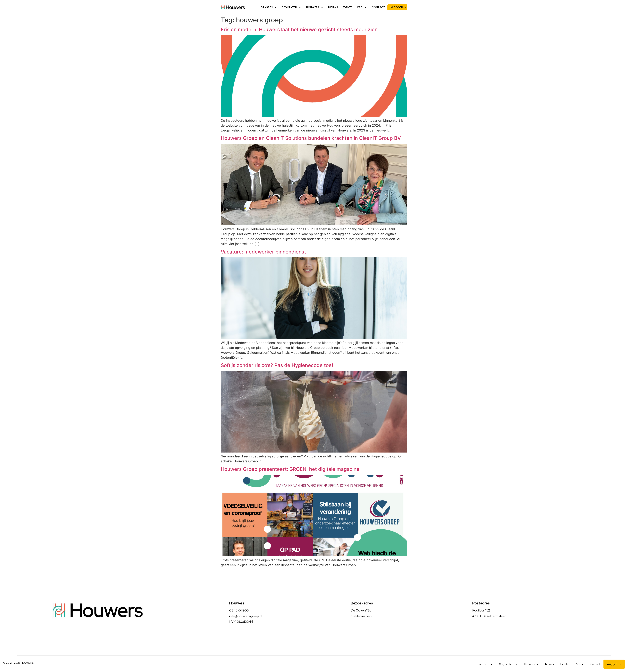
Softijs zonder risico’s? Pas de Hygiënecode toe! (277, 365)
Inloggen (396, 7)
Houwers (312, 7)
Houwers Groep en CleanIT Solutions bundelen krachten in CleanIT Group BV (311, 138)
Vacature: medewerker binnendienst (263, 252)
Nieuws (333, 7)
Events (347, 7)
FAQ (360, 7)
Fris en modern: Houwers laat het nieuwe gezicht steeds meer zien (300, 29)
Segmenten (289, 7)
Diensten (267, 7)
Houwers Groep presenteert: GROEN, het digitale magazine (290, 469)
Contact (378, 7)
